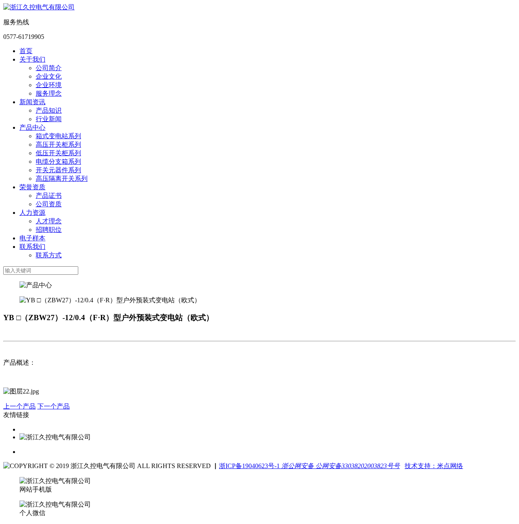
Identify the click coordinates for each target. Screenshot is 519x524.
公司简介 (49, 67)
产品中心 (32, 127)
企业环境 (49, 84)
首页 (25, 50)
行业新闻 (49, 118)
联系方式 (49, 255)
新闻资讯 (32, 101)
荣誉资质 (32, 187)
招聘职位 (49, 229)
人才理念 (49, 221)
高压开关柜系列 (58, 144)
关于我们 (32, 59)
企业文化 (49, 76)
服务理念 (49, 93)
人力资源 (32, 212)
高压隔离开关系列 (62, 178)
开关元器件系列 (58, 170)
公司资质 (49, 204)
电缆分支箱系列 (58, 161)
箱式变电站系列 (58, 136)
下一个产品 (53, 406)
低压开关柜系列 (58, 153)
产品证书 (49, 195)
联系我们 (32, 246)
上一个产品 (19, 406)
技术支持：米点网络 (434, 465)
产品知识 (49, 110)
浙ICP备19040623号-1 (249, 465)
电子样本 (32, 238)
